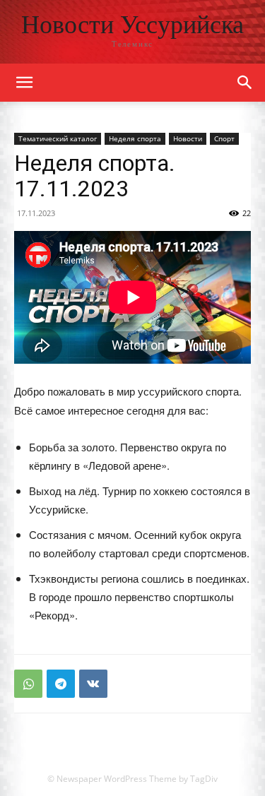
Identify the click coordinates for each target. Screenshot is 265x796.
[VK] (93, 684)
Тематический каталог (57, 138)
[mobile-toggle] (24, 83)
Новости (187, 138)
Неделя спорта (135, 138)
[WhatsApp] (28, 684)
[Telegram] (61, 684)
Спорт (224, 138)
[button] (245, 83)
